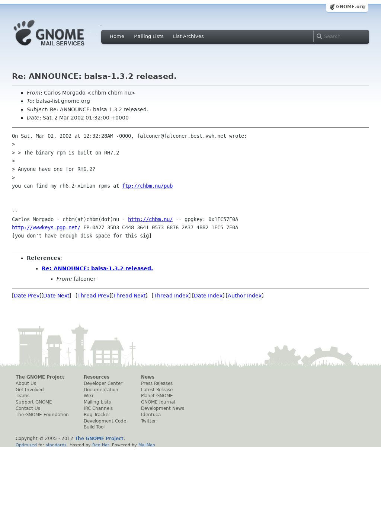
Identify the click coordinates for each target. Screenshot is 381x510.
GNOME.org (350, 6)
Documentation (101, 389)
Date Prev (26, 296)
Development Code (105, 421)
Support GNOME (34, 402)
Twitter (148, 421)
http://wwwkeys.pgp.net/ (46, 227)
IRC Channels (98, 408)
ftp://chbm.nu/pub (147, 186)
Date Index (208, 296)
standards (56, 445)
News (147, 377)
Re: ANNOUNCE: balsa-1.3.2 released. (97, 268)
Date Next (56, 296)
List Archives (188, 36)
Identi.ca (151, 414)
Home (117, 36)
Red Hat (100, 445)
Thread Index (171, 296)
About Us (26, 383)
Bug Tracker (97, 414)
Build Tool (94, 427)
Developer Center (103, 383)
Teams (22, 395)
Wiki (88, 395)
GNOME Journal (158, 402)
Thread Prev (93, 296)
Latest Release (157, 389)
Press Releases (157, 383)
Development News (162, 408)
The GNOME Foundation (42, 414)
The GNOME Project (40, 377)
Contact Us (28, 408)
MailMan (146, 445)
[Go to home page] (60, 47)
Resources (96, 377)
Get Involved (30, 389)
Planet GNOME (157, 395)
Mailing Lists (149, 36)
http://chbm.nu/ (150, 219)
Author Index (245, 296)
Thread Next (129, 296)
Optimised (26, 445)
